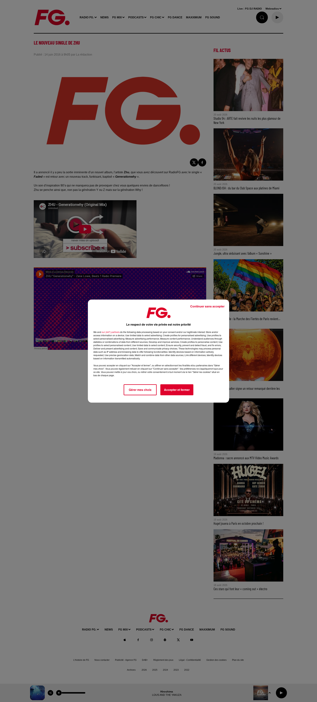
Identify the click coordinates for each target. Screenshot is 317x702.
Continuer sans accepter (207, 306)
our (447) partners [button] (111, 331)
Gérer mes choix (140, 390)
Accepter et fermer (177, 390)
